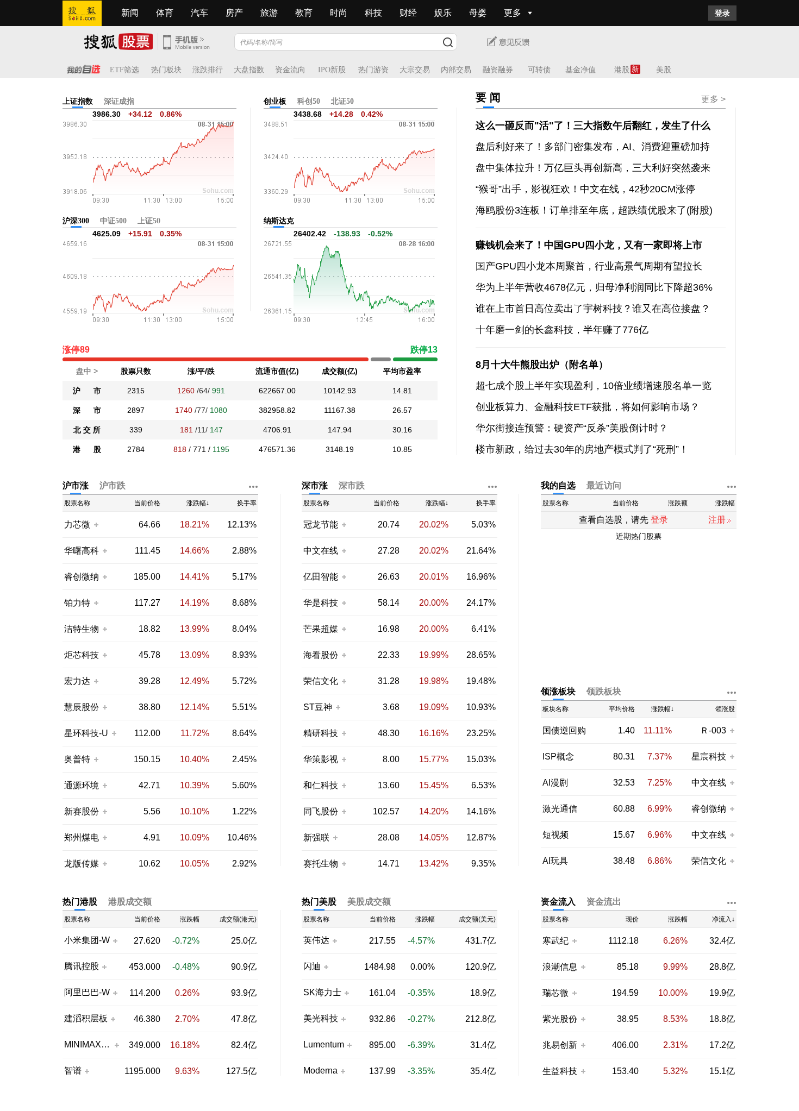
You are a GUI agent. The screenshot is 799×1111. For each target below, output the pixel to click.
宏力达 (77, 681)
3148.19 (340, 449)
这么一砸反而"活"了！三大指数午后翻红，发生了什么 (593, 125)
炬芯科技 (81, 655)
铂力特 (77, 602)
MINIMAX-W (87, 1044)
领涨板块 (558, 691)
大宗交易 (415, 70)
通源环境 (81, 785)
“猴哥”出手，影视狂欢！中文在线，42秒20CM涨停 (585, 189)
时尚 (338, 12)
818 (179, 449)
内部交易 (456, 70)
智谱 (73, 1070)
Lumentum (323, 1044)
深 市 (87, 410)
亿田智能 (320, 576)
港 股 (87, 449)
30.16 (402, 429)
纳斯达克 (279, 221)
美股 (663, 70)
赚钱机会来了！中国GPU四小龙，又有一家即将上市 (589, 245)
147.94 (340, 429)
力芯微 (77, 524)
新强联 (317, 837)
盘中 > (87, 371)
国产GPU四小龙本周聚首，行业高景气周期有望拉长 (589, 266)
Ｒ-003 (714, 730)
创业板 (275, 101)
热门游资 (373, 70)
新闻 (130, 12)
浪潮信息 (559, 966)
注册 (717, 519)
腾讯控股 (81, 966)
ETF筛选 (124, 70)
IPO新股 (332, 70)
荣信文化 (320, 681)
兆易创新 (559, 1045)
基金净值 (580, 70)
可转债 (539, 70)
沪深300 (76, 221)
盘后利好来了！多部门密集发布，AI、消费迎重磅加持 (593, 146)
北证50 (342, 101)
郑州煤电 (81, 837)
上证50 (149, 221)
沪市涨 (76, 485)
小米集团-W (87, 940)
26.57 (402, 410)
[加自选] (95, 524)
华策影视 (320, 759)
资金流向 (290, 70)
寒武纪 (555, 940)
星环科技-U (86, 733)
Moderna (320, 1070)
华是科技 (320, 602)
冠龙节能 (320, 524)
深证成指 (119, 101)
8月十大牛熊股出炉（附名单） (542, 364)
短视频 (555, 834)
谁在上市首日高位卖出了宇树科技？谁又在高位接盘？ (593, 308)
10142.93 (339, 390)
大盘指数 (249, 70)
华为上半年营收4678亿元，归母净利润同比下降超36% (594, 287)
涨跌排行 (207, 70)
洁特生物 (81, 628)
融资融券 (498, 70)
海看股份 (320, 655)
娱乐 (443, 12)
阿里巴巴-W (87, 992)
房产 (234, 12)
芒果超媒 (320, 628)
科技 (373, 12)
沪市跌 (112, 485)
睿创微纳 (81, 576)
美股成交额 (369, 901)
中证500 (113, 221)
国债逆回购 (564, 730)
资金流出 (603, 901)
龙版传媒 (81, 863)
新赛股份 (81, 811)
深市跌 (352, 485)
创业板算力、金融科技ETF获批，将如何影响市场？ (588, 406)
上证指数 (78, 101)
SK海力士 (322, 992)
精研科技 (320, 733)
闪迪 (312, 966)
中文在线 (320, 550)
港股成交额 (130, 901)
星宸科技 (708, 756)
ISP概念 (558, 756)
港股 (621, 70)
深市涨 (315, 485)
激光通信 (559, 808)
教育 (304, 12)
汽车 (199, 12)
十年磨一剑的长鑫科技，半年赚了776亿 (562, 329)
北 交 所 (87, 429)
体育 (164, 12)
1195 (221, 449)
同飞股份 (320, 811)
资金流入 (558, 901)
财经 (408, 12)
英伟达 (316, 940)
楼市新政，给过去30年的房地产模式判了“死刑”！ (582, 449)
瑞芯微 (555, 992)
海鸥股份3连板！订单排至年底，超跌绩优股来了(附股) (594, 210)
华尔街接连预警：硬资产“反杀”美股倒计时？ (572, 428)
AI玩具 (555, 860)
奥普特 (77, 759)
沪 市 (87, 390)
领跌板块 (603, 691)
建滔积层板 (86, 1018)
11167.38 (339, 410)
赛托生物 (320, 863)
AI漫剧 (555, 782)
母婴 (477, 12)
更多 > (713, 99)
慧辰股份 (81, 707)
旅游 (269, 12)
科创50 (308, 101)
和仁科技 (320, 785)
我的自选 (558, 485)
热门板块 (166, 70)
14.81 (402, 390)
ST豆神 (318, 707)
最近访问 (603, 485)
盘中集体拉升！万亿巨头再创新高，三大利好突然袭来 (593, 167)
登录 (722, 13)
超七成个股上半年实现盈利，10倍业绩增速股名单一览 (593, 385)
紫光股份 (559, 1019)
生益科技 (559, 1071)
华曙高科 (81, 550)
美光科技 (320, 1018)
